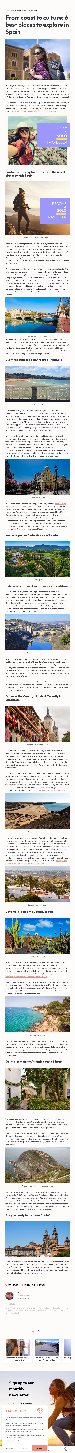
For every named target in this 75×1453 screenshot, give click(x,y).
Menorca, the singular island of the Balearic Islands (26, 976)
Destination (33, 10)
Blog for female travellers (19, 10)
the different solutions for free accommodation (36, 111)
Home (7, 10)
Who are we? (9, 1317)
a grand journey (40, 1264)
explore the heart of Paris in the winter (49, 790)
